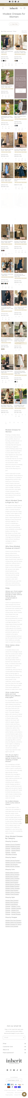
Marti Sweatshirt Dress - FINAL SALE (20, 117)
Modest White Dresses (12, 874)
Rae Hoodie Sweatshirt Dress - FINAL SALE (7, 242)
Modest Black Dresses (12, 872)
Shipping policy (9, 1094)
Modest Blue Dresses (11, 876)
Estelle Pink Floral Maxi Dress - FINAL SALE (6, 86)
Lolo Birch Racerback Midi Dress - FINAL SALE (20, 52)
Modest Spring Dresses (12, 860)
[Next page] (22, 422)
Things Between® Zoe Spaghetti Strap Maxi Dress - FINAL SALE (20, 340)
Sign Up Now (20, 90)
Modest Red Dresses (11, 882)
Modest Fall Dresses (11, 864)
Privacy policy (10, 1092)
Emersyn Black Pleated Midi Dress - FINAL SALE (20, 150)
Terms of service (19, 1092)
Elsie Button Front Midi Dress (20, 180)
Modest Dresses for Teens (13, 924)
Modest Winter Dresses (12, 866)
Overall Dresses (16, 914)
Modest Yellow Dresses (12, 892)
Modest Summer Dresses (13, 862)
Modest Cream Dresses (12, 888)
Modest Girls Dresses (11, 926)
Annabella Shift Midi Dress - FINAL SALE (19, 406)
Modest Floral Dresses (12, 894)
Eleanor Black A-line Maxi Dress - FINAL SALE (20, 210)
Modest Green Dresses (12, 878)
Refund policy (20, 1090)
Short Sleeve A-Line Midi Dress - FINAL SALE (20, 308)
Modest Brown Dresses (12, 884)
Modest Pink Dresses (11, 880)
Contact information (19, 1094)
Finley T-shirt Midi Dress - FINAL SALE (7, 52)
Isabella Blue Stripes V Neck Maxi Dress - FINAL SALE (7, 117)
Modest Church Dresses (12, 844)
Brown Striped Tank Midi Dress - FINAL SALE (7, 150)
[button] (3, 8)
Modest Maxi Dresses (11, 900)
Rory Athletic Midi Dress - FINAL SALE (7, 275)
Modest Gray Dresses (11, 890)
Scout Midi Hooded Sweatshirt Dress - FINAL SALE (7, 308)
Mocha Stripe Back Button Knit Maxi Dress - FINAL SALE (7, 340)
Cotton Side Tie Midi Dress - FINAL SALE (6, 180)
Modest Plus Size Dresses (13, 920)
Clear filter (15, 24)
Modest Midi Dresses (11, 902)
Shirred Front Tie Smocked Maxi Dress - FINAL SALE (20, 275)
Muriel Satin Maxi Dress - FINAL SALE (7, 372)
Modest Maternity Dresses (13, 922)
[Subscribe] (23, 1037)
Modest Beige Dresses (12, 886)
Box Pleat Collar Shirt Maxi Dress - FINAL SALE (7, 406)
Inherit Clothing (12, 1090)
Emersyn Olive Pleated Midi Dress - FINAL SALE (20, 242)
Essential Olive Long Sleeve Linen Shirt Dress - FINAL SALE (7, 211)
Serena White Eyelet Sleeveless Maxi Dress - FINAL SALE (20, 372)
